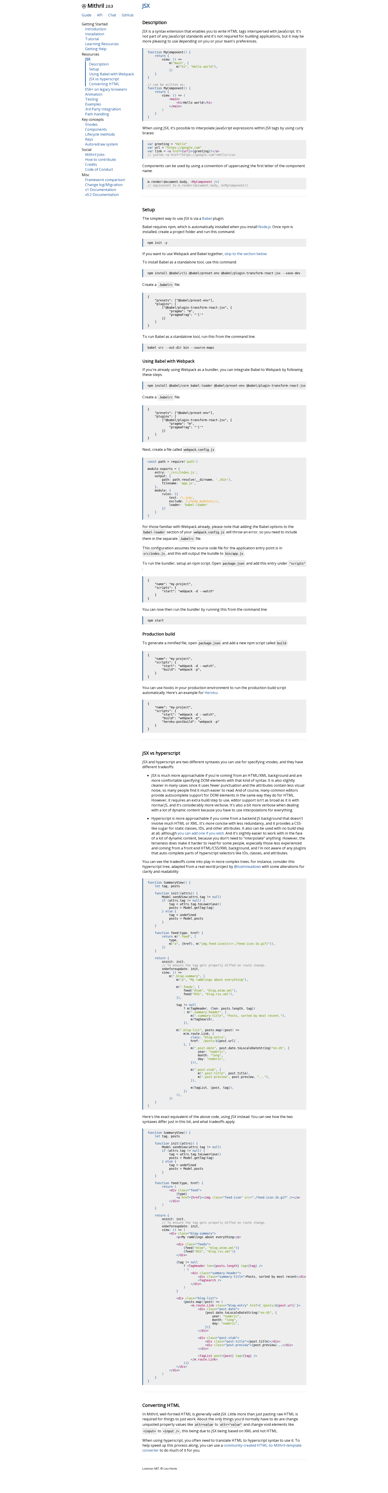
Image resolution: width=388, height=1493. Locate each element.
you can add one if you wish (201, 833)
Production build (158, 634)
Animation (93, 94)
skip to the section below (246, 253)
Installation (94, 33)
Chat (112, 15)
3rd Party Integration (103, 109)
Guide (86, 15)
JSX (146, 5)
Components (96, 129)
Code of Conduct (99, 169)
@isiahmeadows (247, 866)
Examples (93, 104)
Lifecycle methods (100, 134)
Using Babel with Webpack (111, 74)
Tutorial (92, 38)
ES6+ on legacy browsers (106, 89)
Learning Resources (102, 43)
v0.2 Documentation (102, 194)
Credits (91, 164)
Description (99, 64)
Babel (207, 218)
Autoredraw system (101, 144)
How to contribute (100, 159)
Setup (94, 69)
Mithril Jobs (95, 154)
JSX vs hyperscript (104, 78)
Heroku (211, 692)
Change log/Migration (104, 184)
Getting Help (95, 48)
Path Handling (97, 114)
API (100, 15)
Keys (89, 139)
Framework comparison (105, 179)
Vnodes (91, 124)
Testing (91, 99)
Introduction (95, 29)
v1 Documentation (100, 189)
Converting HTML (104, 83)
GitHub (128, 15)
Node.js (264, 226)
